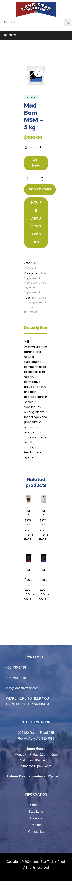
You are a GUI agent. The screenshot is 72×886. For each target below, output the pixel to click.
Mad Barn (30, 283)
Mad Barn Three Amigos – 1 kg (28, 573)
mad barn (30, 307)
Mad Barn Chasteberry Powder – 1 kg (43, 573)
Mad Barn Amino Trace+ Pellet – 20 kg (43, 513)
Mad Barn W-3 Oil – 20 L (28, 513)
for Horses (39, 298)
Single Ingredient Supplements (35, 288)
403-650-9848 (16, 678)
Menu (12, 35)
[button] (38, 73)
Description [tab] (35, 328)
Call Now (36, 162)
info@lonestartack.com (22, 688)
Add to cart (40, 189)
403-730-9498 (16, 667)
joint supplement (35, 302)
